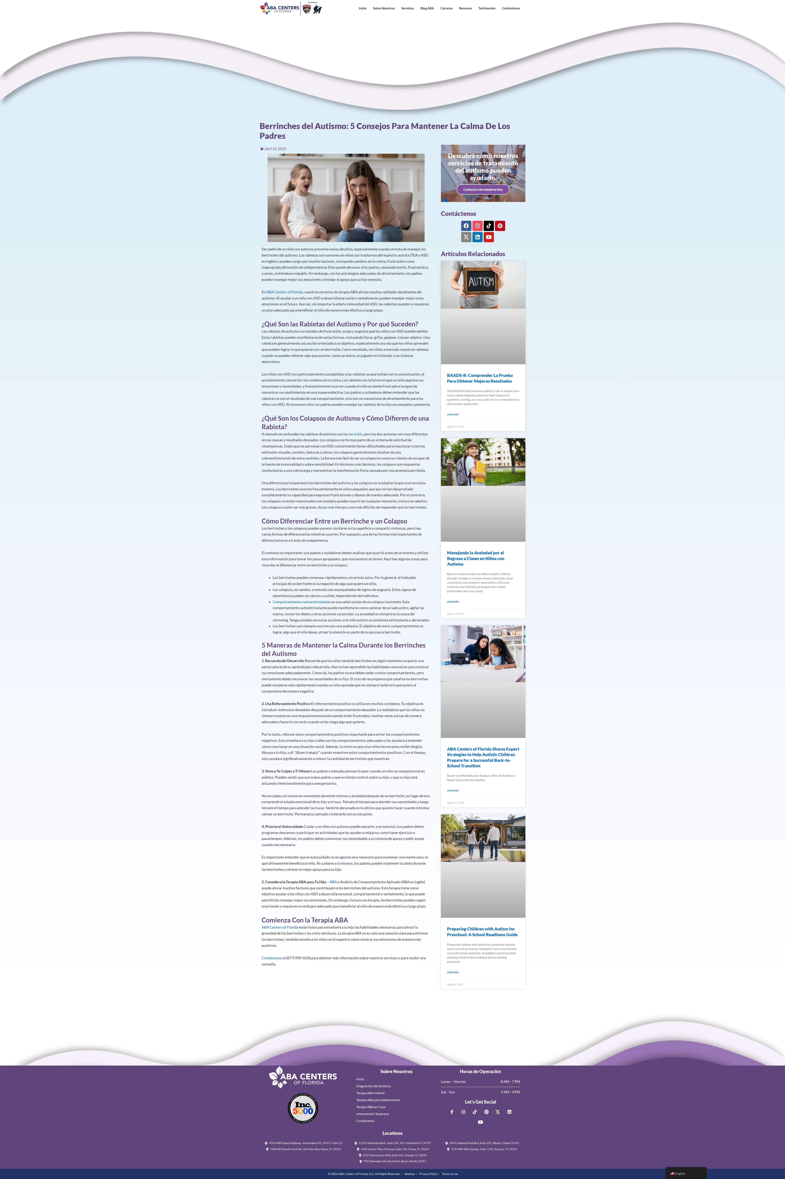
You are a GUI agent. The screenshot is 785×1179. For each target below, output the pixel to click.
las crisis (355, 434)
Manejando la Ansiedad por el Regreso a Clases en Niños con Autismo (475, 558)
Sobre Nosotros (384, 8)
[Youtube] (489, 237)
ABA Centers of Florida (284, 292)
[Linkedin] (477, 237)
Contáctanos (511, 8)
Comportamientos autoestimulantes (302, 602)
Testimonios (487, 8)
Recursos (465, 8)
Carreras (447, 8)
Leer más (453, 414)
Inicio (363, 8)
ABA (333, 882)
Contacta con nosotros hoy (483, 189)
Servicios (407, 8)
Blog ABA (427, 8)
